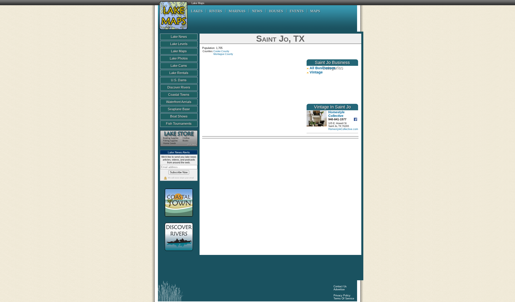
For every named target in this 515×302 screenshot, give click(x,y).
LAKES (197, 11)
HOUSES (276, 11)
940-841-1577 (337, 119)
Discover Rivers (178, 87)
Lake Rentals (178, 73)
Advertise (339, 289)
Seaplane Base (179, 109)
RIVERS (215, 11)
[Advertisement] (324, 168)
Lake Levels (178, 44)
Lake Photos (179, 58)
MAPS (315, 11)
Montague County (223, 54)
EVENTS (297, 11)
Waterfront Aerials (178, 102)
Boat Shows (178, 116)
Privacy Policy (342, 295)
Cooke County (221, 51)
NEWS (257, 11)
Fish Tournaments (179, 123)
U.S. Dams (178, 80)
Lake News (179, 36)
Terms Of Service (344, 298)
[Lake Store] (179, 148)
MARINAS (237, 11)
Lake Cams (179, 65)
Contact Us (340, 286)
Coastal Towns (178, 94)
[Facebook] (356, 120)
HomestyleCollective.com (343, 129)
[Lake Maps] (172, 30)
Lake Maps (198, 3)
